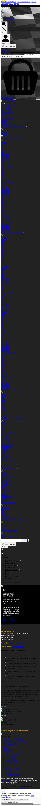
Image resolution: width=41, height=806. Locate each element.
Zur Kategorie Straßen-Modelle (12, 390)
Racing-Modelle (10, 759)
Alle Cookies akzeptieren (9, 802)
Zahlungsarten (7, 56)
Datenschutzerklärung (11, 752)
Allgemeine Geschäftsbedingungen (16, 740)
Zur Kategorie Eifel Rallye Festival (13, 127)
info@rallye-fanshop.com (18, 643)
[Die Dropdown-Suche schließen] (25, 540)
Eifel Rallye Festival (12, 755)
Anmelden (4, 51)
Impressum (8, 750)
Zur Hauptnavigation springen (18, 3)
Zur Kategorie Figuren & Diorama (13, 520)
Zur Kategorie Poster (8, 503)
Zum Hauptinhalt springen (10, 2)
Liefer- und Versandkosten (13, 738)
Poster (7, 767)
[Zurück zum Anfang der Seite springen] (3, 791)
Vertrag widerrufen (7, 6)
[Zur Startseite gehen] (8, 18)
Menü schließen (10, 46)
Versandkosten (6, 781)
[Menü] (2, 20)
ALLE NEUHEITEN (12, 775)
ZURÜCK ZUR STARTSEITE (9, 619)
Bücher (7, 765)
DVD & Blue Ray (11, 763)
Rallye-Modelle (10, 757)
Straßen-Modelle (11, 761)
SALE (7, 773)
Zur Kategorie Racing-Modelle (12, 233)
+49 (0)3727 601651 (21, 633)
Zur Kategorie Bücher (9, 468)
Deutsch (4, 12)
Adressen (30, 54)
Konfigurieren (24, 800)
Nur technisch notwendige (10, 800)
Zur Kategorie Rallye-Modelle (11, 138)
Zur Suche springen (26, 2)
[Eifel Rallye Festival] (2, 136)
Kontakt (7, 748)
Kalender (8, 771)
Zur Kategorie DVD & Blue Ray (12, 418)
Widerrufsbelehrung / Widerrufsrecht (16, 742)
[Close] (2, 804)
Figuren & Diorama (12, 769)
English (3, 16)
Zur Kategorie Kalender (9, 531)
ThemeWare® (22, 788)
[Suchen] (22, 540)
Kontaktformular (18, 647)
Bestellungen (18, 56)
